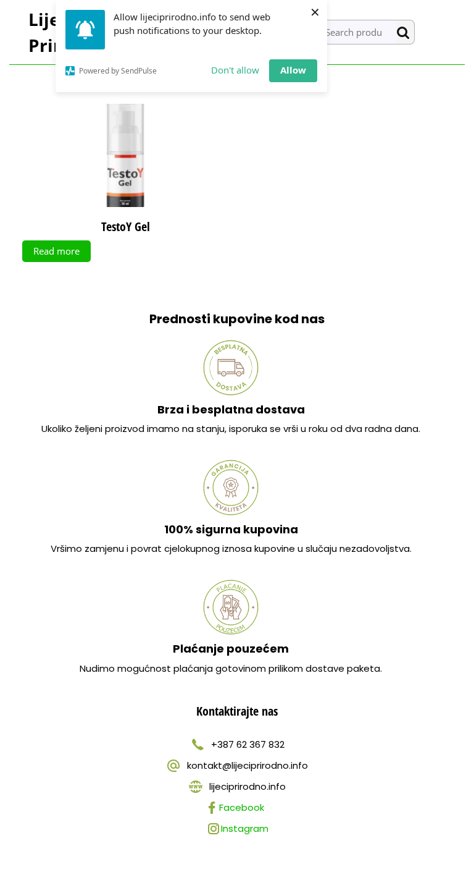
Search (405, 32)
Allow (293, 70)
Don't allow (235, 70)
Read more (56, 251)
